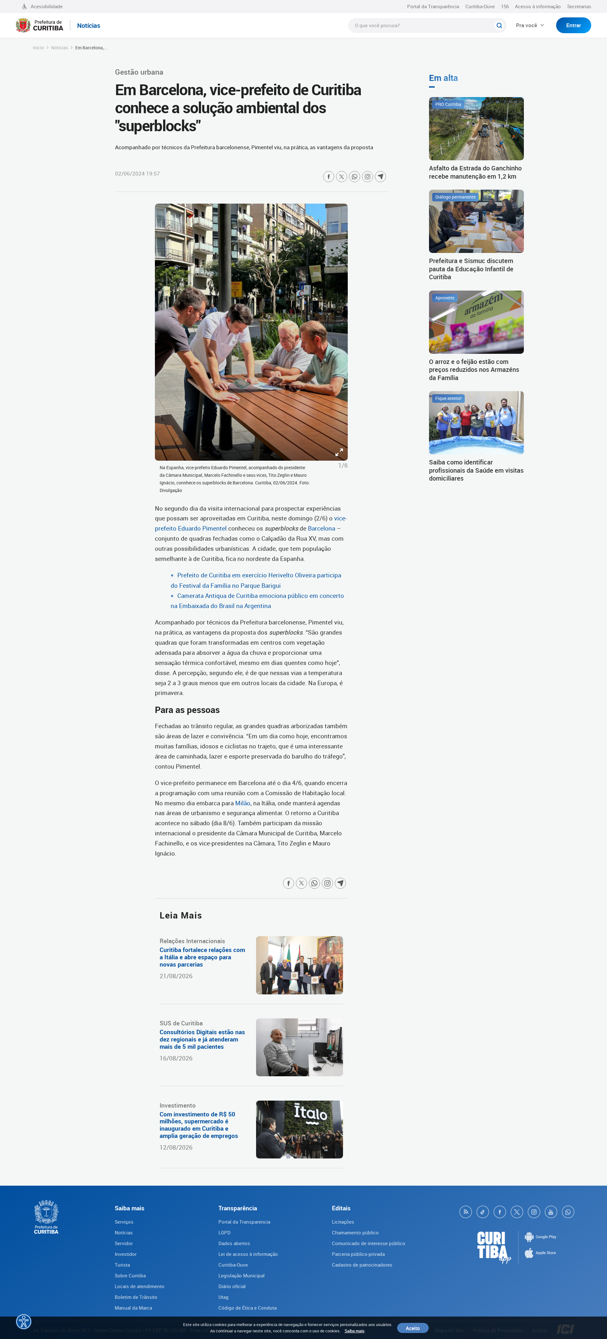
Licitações (343, 1222)
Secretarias (579, 6)
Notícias (59, 48)
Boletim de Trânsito (136, 1297)
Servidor (124, 1243)
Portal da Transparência (433, 6)
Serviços (124, 1222)
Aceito (413, 1328)
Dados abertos (234, 1243)
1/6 (343, 465)
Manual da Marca (133, 1308)
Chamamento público (355, 1232)
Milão (242, 803)
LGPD (224, 1232)
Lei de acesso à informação (248, 1254)
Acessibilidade (47, 6)
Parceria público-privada (358, 1254)
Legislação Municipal (241, 1275)
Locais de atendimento (139, 1286)
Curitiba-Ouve (480, 6)
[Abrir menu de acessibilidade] (24, 1322)
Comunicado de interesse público (368, 1243)
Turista (122, 1265)
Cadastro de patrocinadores (362, 1265)
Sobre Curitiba (130, 1275)
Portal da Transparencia (244, 1222)
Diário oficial (232, 1286)
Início (38, 48)
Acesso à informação (538, 6)
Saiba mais (355, 1331)
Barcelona (322, 528)
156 (505, 6)
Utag (223, 1297)
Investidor (126, 1254)
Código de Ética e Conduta (247, 1308)
